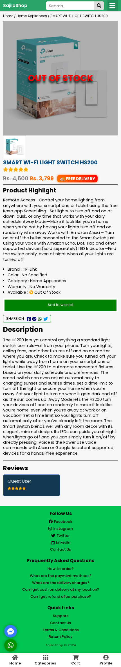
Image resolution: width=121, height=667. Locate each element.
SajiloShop (15, 5)
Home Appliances (32, 15)
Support (60, 615)
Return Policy (60, 636)
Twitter (63, 535)
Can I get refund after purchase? (60, 596)
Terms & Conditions (60, 629)
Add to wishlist (60, 304)
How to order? (61, 568)
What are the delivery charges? (60, 582)
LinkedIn (63, 542)
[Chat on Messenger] (10, 631)
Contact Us (60, 549)
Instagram (63, 528)
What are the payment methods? (60, 575)
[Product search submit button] (99, 5)
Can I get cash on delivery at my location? (60, 589)
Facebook (63, 521)
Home (8, 15)
